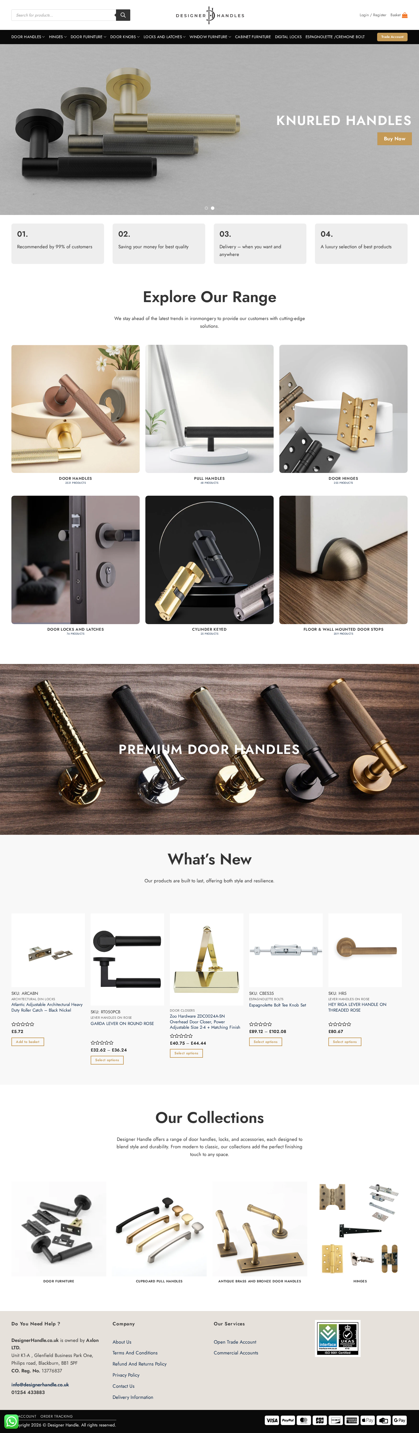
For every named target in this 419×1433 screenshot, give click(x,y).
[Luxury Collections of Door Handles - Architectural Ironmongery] (209, 15)
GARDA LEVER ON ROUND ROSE (127, 1024)
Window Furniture (208, 37)
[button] (373, 15)
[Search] (123, 15)
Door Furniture (87, 37)
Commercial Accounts (236, 1352)
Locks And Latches (163, 37)
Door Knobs (123, 37)
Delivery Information (133, 1397)
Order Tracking (56, 1416)
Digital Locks (288, 37)
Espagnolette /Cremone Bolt (335, 37)
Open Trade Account (235, 1341)
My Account (23, 1416)
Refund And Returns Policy (139, 1363)
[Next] (403, 129)
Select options (112, 1060)
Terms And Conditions (135, 1352)
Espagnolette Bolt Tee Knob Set (283, 1005)
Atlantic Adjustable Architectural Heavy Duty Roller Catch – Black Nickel (52, 1007)
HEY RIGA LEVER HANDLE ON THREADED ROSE (363, 1007)
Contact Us (124, 1386)
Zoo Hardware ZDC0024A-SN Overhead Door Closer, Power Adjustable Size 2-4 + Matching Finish (210, 1022)
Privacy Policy (126, 1375)
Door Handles (26, 37)
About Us (122, 1341)
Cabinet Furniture (253, 37)
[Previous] (16, 129)
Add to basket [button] (33, 1041)
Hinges (56, 37)
